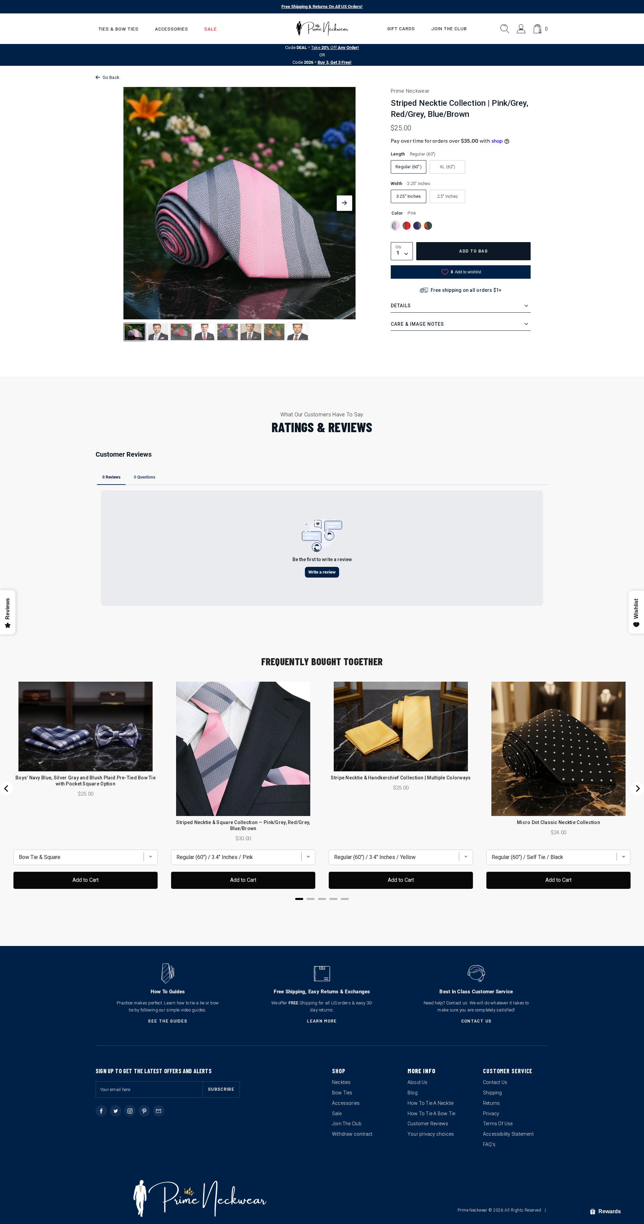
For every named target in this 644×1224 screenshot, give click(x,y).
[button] (118, 28)
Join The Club (449, 28)
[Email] (158, 1111)
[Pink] (396, 226)
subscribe (221, 1089)
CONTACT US (476, 1021)
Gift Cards (401, 28)
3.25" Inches (408, 196)
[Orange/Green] (428, 226)
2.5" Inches (447, 196)
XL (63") (447, 166)
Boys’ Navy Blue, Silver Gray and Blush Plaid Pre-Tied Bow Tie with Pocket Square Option (85, 780)
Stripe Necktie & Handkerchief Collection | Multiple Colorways (401, 777)
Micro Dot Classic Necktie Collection (558, 822)
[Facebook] (101, 1111)
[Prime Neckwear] (322, 29)
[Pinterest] (144, 1111)
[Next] (637, 788)
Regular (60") (408, 166)
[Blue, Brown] (417, 226)
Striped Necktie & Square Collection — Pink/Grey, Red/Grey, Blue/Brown (243, 825)
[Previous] (6, 788)
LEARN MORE (322, 1021)
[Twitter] (115, 1111)
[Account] (521, 28)
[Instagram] (130, 1111)
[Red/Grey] (406, 226)
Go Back (111, 77)
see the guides (167, 1021)
